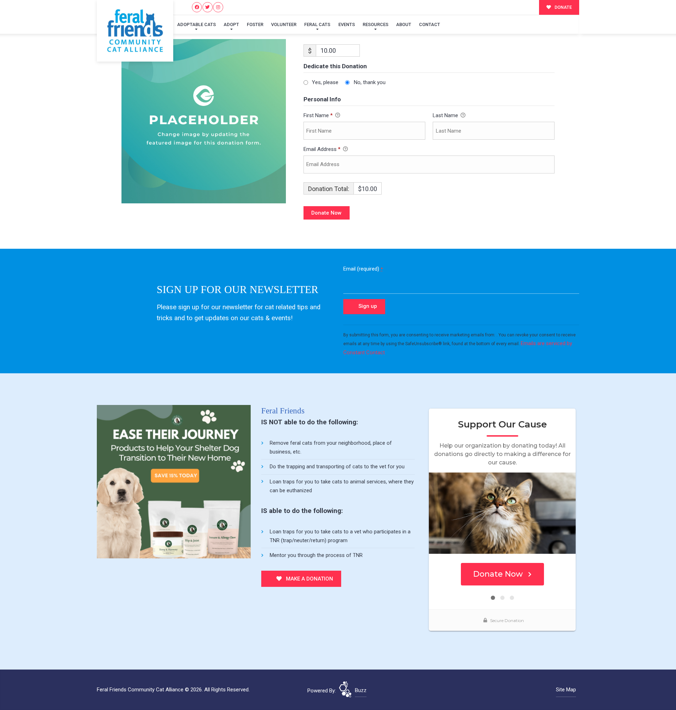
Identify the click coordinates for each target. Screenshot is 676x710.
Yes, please (325, 82)
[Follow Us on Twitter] (207, 7)
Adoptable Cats (196, 24)
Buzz (361, 690)
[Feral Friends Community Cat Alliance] (135, 31)
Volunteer (283, 24)
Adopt (231, 24)
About (403, 24)
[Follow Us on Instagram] (218, 7)
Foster (255, 24)
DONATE (562, 7)
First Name (318, 115)
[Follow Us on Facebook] (197, 7)
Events (346, 24)
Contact (429, 24)
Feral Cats (317, 24)
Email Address (321, 149)
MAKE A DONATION (308, 579)
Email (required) (363, 269)
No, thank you (370, 82)
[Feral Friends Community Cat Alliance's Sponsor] (174, 481)
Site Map (566, 689)
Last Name (446, 115)
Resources (375, 24)
